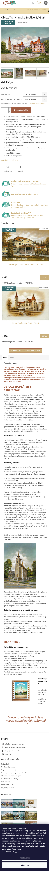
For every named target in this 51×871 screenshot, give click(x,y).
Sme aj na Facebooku (12, 751)
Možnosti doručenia (37, 103)
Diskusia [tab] (12, 357)
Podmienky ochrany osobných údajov (15, 773)
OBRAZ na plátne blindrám (12, 283)
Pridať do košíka (22, 110)
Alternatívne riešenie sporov (11, 776)
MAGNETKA (29, 283)
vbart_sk (8, 754)
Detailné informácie (8, 160)
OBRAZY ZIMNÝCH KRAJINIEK (36, 10)
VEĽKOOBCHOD (7, 785)
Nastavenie (25, 857)
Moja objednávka (7, 788)
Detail (44, 277)
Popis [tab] (5, 357)
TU (16, 851)
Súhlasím (25, 865)
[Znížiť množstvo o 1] (9, 111)
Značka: (22, 22)
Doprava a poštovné (8, 770)
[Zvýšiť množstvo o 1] (9, 109)
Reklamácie (5, 782)
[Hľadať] (33, 3)
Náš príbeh (5, 764)
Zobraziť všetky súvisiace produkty (25, 350)
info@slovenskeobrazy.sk (14, 744)
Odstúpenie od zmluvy (9, 779)
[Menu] (45, 3)
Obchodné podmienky (9, 767)
